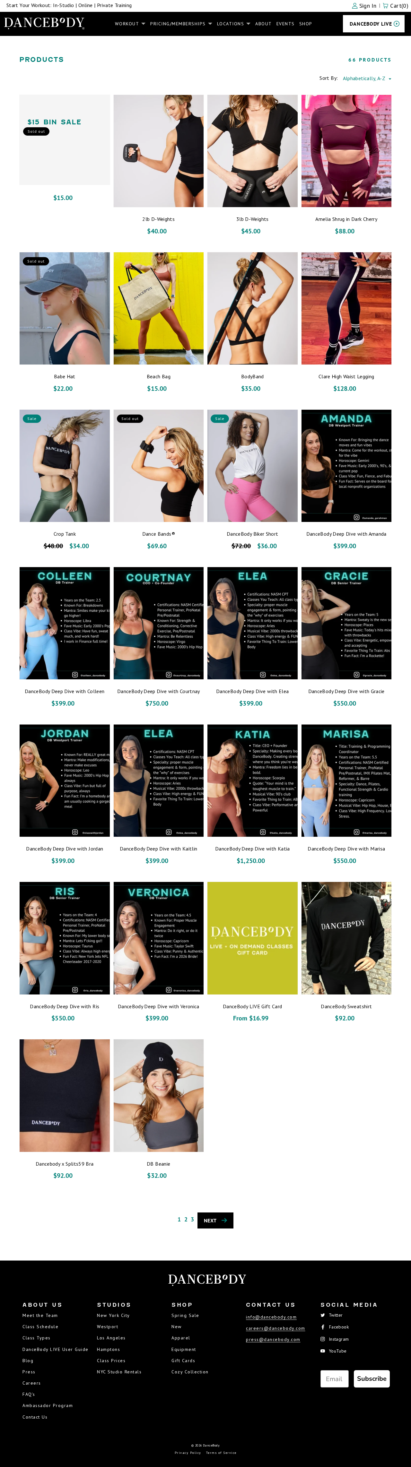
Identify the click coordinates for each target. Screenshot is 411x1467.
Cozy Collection (190, 1372)
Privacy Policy (188, 1453)
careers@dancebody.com (275, 1328)
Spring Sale (185, 1315)
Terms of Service (221, 1453)
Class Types (36, 1338)
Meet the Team (40, 1315)
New (176, 1326)
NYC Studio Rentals (119, 1372)
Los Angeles (111, 1338)
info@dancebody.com (271, 1317)
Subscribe (372, 1378)
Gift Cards (183, 1360)
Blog (27, 1360)
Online (85, 5)
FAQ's (28, 1394)
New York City (113, 1315)
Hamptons (108, 1349)
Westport (107, 1326)
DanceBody (211, 1445)
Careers (31, 1383)
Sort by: (328, 78)
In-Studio (63, 5)
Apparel (180, 1338)
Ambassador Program (47, 1405)
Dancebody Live (371, 24)
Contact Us (35, 1417)
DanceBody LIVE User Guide (55, 1349)
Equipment (183, 1349)
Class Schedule (40, 1326)
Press (29, 1372)
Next (210, 1220)
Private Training (114, 5)
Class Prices (111, 1360)
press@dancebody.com (273, 1339)
